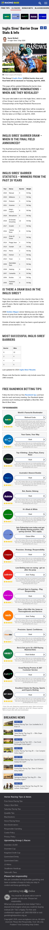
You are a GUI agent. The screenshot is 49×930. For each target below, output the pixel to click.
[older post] (41, 27)
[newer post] (45, 27)
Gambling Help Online (30, 925)
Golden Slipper (13, 312)
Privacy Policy (9, 837)
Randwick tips (31, 395)
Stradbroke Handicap (12, 868)
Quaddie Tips (9, 813)
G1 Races (16, 8)
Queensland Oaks (11, 861)
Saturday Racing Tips (12, 809)
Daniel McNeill (13, 38)
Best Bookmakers (11, 825)
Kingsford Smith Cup (12, 853)
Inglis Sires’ (17, 78)
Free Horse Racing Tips (13, 801)
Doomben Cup (9, 849)
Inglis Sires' (13, 40)
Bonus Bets (27, 8)
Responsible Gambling (13, 829)
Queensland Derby (11, 857)
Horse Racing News (12, 821)
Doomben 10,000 (10, 845)
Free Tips (5, 8)
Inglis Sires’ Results (28, 370)
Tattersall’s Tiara (10, 872)
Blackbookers (9, 817)
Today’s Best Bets (11, 805)
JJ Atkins (7, 864)
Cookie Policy (9, 833)
